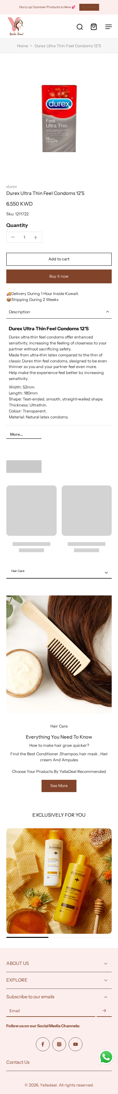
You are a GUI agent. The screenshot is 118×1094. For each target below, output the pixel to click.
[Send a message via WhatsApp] (106, 1057)
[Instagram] (59, 1044)
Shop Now (89, 7)
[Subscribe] (104, 1011)
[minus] (13, 237)
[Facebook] (43, 1044)
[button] (59, 259)
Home (22, 45)
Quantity (17, 225)
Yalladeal (48, 1085)
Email (14, 1011)
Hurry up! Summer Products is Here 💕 (47, 7)
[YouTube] (75, 1044)
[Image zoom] (59, 118)
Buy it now (59, 276)
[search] (80, 26)
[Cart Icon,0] (93, 26)
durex (11, 186)
